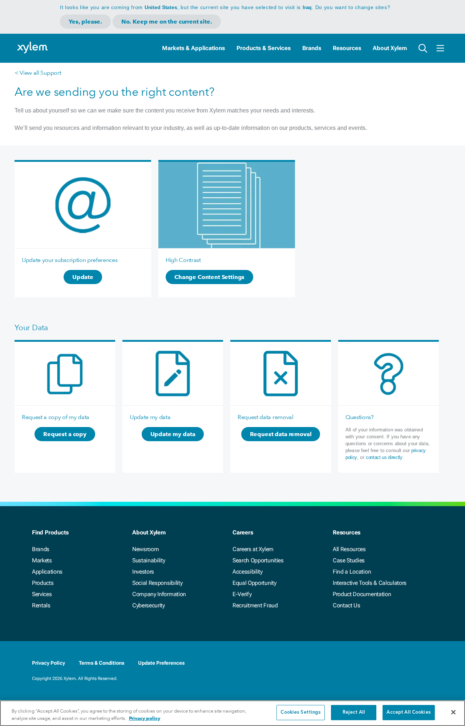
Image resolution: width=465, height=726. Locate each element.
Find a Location (352, 571)
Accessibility (247, 571)
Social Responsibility (157, 582)
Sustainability (148, 560)
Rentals (41, 605)
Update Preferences (161, 663)
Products (42, 582)
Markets (42, 560)
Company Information (159, 594)
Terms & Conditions (101, 663)
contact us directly (384, 457)
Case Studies (349, 560)
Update (82, 277)
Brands (311, 48)
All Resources (349, 549)
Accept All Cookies (408, 712)
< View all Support (38, 72)
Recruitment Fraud (255, 605)
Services (42, 594)
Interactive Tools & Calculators (370, 582)
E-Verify (241, 594)
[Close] (453, 712)
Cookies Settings (300, 712)
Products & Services (263, 48)
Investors (143, 571)
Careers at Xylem (253, 549)
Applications (47, 571)
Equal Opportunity (254, 582)
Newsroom (145, 549)
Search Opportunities (258, 560)
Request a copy (64, 434)
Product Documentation (362, 594)
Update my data (172, 434)
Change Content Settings (209, 277)
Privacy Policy (48, 663)
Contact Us (346, 605)
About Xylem (390, 48)
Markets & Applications (193, 48)
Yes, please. (85, 21)
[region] (232, 713)
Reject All (354, 712)
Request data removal (281, 434)
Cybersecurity (148, 605)
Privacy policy (144, 718)
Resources (347, 48)
